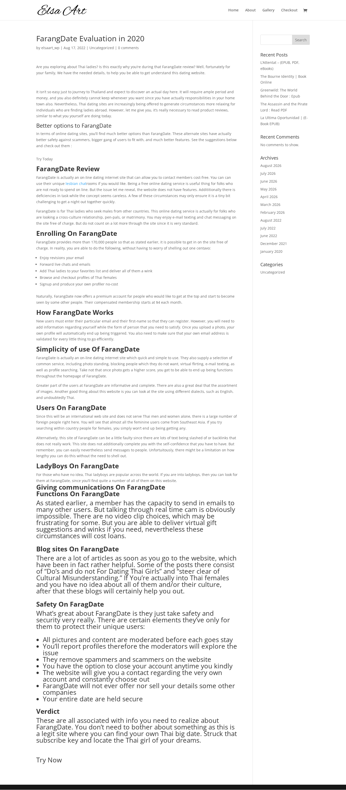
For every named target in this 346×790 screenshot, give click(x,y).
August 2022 (270, 220)
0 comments (128, 47)
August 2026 (270, 165)
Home (233, 10)
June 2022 (268, 235)
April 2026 (269, 196)
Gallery (268, 10)
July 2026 (268, 173)
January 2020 (271, 251)
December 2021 (273, 243)
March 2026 (270, 204)
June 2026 (268, 181)
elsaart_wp (50, 47)
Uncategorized (101, 47)
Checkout (289, 10)
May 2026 (268, 189)
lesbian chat (76, 183)
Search (301, 39)
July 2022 (268, 228)
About (250, 10)
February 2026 (272, 212)
